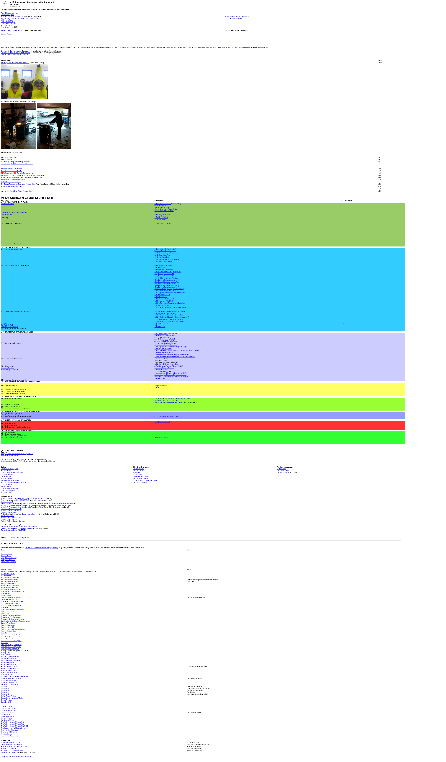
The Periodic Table (7, 325)
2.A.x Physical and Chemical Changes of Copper (170, 347)
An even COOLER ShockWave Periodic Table (16, 191)
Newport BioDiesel (160, 386)
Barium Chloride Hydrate (9, 587)
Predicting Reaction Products (11, 678)
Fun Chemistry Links (140, 482)
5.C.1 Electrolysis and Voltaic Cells (166, 364)
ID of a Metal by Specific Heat (11, 645)
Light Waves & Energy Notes (11, 647)
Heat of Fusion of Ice (8, 627)
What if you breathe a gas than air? (168, 402)
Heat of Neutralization (8, 631)
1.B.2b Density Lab (160, 297)
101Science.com (6, 461)
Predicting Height (160, 219)
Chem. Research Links (8, 23)
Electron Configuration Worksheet (12, 609)
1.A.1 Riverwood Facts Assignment (166, 253)
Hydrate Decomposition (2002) (11, 641)
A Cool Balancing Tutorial (162, 366)
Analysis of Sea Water (8, 583)
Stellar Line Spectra (7, 712)
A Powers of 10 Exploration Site (12, 750)
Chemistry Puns (138, 469)
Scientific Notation (7, 474)
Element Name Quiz (13, 177)
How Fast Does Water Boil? (10, 635)
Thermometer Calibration (9, 730)
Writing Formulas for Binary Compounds (167, 272)
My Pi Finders (281, 469)
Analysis (185, 376)
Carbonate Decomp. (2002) (10, 599)
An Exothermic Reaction (9, 582)
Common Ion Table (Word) (163, 265)
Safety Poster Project (8, 696)
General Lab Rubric (160, 205)
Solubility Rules (159, 327)
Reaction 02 (5, 688)
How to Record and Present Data (165, 209)
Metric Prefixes (6, 486)
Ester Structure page (8, 752)
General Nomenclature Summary (12, 472)
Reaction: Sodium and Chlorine (164, 313)
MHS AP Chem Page (8, 22)
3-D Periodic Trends (7, 516)
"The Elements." (282, 472)
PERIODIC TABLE (22, 500)
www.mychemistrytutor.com (10, 455)
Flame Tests (5, 613)
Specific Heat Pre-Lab (8, 708)
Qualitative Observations (9, 684)
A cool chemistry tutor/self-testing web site (17, 454)
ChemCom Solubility (161, 323)
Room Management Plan (9, 13)
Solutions (4, 323)
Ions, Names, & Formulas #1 (164, 274)
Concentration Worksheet (9, 603)
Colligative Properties (8, 560)
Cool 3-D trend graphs (8, 490)
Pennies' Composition (161, 216)
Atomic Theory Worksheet (10, 585)
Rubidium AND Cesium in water (164, 335)
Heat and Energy (6, 554)
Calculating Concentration (9, 327)
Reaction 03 (5, 690)
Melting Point (5, 653)
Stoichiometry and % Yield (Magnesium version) (170, 375)
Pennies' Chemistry (7, 662)
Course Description (7, 15)
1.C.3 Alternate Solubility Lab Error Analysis (169, 321)
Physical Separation (161, 218)
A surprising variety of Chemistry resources (15, 162)
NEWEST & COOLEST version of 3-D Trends (16, 498)
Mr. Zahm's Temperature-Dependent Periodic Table (18, 184)
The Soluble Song (283, 470)
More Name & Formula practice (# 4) (166, 282)
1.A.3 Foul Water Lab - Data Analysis (166, 259)
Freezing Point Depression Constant (13, 619)
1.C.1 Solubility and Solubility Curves (166, 315)
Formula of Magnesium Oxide (11, 615)
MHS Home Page (7, 20)
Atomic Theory (6, 556)
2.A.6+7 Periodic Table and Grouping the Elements (171, 355)
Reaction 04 (5, 692)
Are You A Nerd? (138, 470)
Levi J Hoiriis (39, 498)
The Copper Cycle (160, 376)
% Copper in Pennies (8, 574)
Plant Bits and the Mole (9, 672)
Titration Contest (6, 734)
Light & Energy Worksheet (10, 649)
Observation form (21, 728)
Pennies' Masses (7, 666)
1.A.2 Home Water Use (162, 255)
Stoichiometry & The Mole (9, 369)
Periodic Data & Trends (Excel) (11, 517)
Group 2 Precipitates (8, 623)
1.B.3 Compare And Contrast (164, 299)
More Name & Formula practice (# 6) (166, 285)
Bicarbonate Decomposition (10, 589)
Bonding (157, 387)
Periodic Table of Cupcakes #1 (11, 169)
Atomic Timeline (6, 159)
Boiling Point (5, 593)
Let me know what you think (20, 537)
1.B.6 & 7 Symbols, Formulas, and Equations (169, 303)
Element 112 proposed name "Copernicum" (31, 175)
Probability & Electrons (9, 682)
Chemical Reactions (7, 368)
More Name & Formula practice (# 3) (166, 280)
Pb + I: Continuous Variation (10, 660)
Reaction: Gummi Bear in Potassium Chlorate (169, 311)
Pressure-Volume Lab (8, 680)
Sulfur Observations (8, 716)
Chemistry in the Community (60, 47)
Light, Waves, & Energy (9, 558)
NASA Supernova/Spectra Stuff (11, 744)
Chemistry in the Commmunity (11, 51)
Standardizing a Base (8, 710)
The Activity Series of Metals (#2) (12, 724)
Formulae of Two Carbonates (10, 617)
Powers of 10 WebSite (8, 748)
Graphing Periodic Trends (163, 349)
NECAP (234, 47)
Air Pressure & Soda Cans (10, 578)
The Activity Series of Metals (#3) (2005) (14, 726)
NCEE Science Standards (233, 18)
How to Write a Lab (7, 204)
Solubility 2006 (6, 702)
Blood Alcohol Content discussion (12, 591)
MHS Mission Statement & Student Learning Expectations (20, 18)
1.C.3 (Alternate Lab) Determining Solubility (169, 319)
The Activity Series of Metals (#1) (12, 722)
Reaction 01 (5, 686)
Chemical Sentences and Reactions (166, 278)
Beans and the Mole (161, 369)
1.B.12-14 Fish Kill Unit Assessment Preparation (170, 307)
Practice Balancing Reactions (164, 368)
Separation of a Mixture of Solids (12, 698)
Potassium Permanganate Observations (14, 676)
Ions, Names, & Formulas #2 (164, 276)
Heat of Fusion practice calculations (13, 629)
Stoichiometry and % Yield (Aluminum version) (170, 373)
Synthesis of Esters (161, 437)
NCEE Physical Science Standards (237, 16)
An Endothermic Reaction (9, 580)
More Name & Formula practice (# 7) (166, 287)
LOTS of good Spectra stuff (10, 742)
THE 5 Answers (138, 474)
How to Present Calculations (164, 211)
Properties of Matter (7, 214)
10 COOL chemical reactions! (11, 182)
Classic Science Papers (9, 157)
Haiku (156, 325)
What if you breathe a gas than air (15, 63)
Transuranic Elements (8, 562)
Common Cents (159, 214)
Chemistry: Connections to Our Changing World (41, 548)
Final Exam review (7, 27)
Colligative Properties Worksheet (12, 601)
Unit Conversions (6, 484)
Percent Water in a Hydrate (10, 668)
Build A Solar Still (160, 249)
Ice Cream (4, 643)
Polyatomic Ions (159, 267)
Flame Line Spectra (7, 611)
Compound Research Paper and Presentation (16, 756)
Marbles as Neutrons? (162, 422)
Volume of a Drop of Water (10, 736)
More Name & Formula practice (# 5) (166, 283)
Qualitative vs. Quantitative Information (14, 212)
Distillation (4, 607)
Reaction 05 (5, 694)
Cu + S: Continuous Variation (11, 605)
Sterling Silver (6, 714)
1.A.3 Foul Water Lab (161, 257)
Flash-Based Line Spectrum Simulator (14, 746)
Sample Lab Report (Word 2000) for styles (16, 528)
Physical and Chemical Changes (165, 343)
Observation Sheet (173, 376)
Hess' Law (4, 633)
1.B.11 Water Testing (161, 305)
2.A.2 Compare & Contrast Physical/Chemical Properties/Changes (176, 350)
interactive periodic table (14, 186)
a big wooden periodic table (66, 503)
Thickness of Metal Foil (9, 732)
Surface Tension (6, 718)
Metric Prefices (6, 655)
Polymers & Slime (7, 674)
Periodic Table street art (25, 173)
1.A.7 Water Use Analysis (163, 261)
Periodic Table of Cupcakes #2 (11, 171)
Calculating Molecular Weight (11, 597)
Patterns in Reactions (8, 658)
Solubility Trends (6, 706)
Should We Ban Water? (141, 476)
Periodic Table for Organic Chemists (13, 521)
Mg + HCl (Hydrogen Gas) (10, 657)
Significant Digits (6, 476)
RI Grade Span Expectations (10, 16)
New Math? (136, 472)
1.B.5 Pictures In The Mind (163, 301)
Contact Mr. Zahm (7, 34)
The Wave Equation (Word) (10, 480)
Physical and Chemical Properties (165, 345)
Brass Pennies (6, 595)
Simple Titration (6, 700)
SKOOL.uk (4, 459)
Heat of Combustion (8, 625)
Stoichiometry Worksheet (162, 371)
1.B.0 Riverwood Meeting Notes (165, 290)
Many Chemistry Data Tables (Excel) (13, 482)
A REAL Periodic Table (162, 337)
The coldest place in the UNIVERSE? (167, 400)
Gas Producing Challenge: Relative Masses (15, 621)
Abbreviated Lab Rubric (162, 204)
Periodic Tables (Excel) (8, 519)
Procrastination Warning (141, 478)
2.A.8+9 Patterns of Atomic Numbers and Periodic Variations (174, 357)
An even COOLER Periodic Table (165, 341)
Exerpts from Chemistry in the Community (15, 54)
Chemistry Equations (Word (10, 488)
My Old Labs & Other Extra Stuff (12, 30)
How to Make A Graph (161, 207)
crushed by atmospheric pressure (178, 398)
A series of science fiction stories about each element (19, 526)
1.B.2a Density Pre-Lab (162, 295)
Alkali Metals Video (160, 334)
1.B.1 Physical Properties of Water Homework (169, 293)
